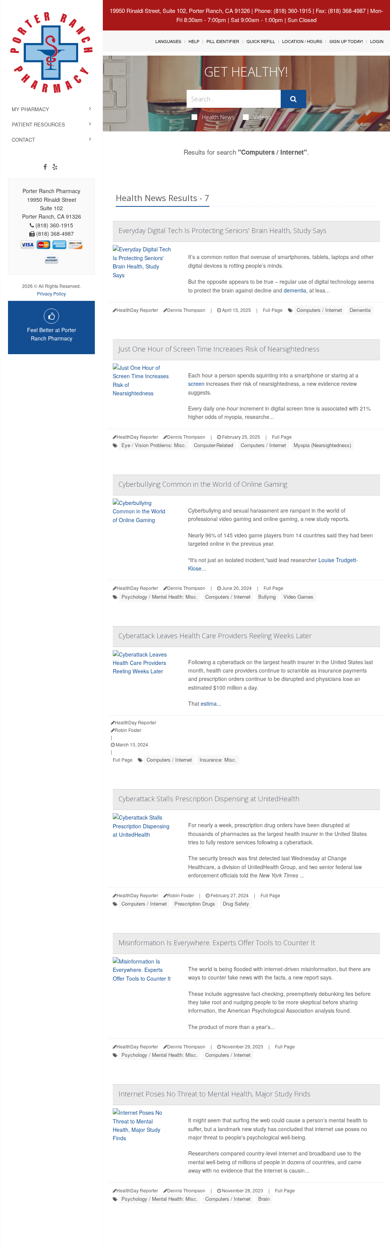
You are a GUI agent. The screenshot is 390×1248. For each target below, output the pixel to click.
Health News (218, 117)
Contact (23, 139)
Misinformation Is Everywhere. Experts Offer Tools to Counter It (216, 942)
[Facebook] (45, 167)
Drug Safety (236, 903)
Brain (264, 1198)
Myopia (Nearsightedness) (322, 445)
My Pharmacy (30, 109)
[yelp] (55, 167)
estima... (211, 703)
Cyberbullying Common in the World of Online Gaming (202, 484)
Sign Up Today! (346, 41)
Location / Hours (302, 41)
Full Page (273, 310)
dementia (295, 290)
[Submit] (293, 99)
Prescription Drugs (194, 903)
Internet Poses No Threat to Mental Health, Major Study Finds (214, 1093)
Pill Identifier (222, 41)
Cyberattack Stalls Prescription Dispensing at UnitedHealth (208, 798)
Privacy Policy (51, 293)
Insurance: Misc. (218, 759)
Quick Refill (260, 41)
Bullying (267, 596)
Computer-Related (213, 445)
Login (377, 41)
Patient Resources (38, 124)
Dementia (360, 309)
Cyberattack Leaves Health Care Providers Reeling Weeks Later (215, 635)
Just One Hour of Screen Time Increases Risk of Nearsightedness (219, 348)
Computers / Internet (319, 309)
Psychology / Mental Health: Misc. (159, 596)
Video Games (298, 596)
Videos (262, 117)
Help (194, 41)
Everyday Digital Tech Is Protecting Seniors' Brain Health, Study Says (222, 230)
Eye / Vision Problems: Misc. (153, 445)
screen (196, 383)
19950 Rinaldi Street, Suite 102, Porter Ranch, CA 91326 (180, 10)
